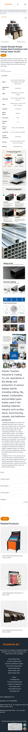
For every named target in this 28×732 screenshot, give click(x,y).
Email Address (5, 486)
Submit (5, 518)
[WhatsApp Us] (24, 724)
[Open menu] (26, 4)
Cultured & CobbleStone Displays (14, 663)
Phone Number (5, 492)
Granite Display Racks (14, 668)
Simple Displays (8, 71)
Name (3, 472)
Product (14, 677)
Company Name (5, 479)
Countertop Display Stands (14, 661)
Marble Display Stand (14, 670)
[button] (25, 18)
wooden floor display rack (15, 684)
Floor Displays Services (14, 688)
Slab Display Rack (15, 691)
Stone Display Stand (14, 686)
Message (3, 499)
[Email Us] (24, 728)
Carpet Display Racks (14, 659)
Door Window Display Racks (14, 666)
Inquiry (3, 55)
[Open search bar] (17, 4)
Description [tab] (5, 75)
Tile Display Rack (14, 679)
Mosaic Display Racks (14, 673)
